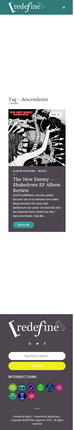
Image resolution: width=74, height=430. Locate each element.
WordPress (53, 416)
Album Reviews (24, 171)
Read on (23, 224)
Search (37, 365)
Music (42, 171)
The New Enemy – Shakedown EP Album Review (36, 185)
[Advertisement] (37, 56)
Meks (28, 416)
